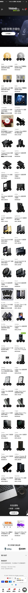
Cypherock (17, 216)
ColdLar (17, 454)
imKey (16, 194)
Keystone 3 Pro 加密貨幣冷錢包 (20, 478)
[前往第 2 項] (14, 539)
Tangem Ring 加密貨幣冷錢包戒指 (21, 132)
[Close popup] (25, 578)
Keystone (17, 476)
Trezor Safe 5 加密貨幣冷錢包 (21, 435)
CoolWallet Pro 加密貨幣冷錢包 (20, 110)
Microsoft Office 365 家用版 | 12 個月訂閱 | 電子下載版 (20, 532)
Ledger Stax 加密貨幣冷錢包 (21, 370)
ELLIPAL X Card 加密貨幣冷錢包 (7, 305)
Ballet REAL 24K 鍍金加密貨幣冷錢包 (7, 88)
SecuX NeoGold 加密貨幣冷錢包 (7, 240)
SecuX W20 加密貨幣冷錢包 (20, 283)
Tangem (3, 129)
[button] (7, 59)
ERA (2, 194)
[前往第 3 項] (15, 539)
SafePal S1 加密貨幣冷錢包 (20, 175)
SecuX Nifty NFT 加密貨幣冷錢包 (7, 262)
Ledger (16, 367)
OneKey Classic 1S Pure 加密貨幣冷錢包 (7, 370)
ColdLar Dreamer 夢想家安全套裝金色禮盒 (20, 457)
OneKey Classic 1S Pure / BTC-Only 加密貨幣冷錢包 (20, 348)
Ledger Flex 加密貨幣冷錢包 (7, 392)
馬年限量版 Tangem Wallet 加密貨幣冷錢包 (7, 132)
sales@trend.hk (9, 568)
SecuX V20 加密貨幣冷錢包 (6, 283)
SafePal (16, 151)
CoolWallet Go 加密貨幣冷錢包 (6, 110)
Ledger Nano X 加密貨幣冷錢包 (7, 413)
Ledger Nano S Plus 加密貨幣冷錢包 (20, 413)
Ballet (2, 64)
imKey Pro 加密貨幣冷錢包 (20, 197)
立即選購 (7, 33)
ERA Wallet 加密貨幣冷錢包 (7, 197)
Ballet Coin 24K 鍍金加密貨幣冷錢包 (7, 67)
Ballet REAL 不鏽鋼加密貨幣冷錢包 (21, 88)
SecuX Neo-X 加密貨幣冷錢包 (20, 240)
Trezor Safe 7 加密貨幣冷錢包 (7, 435)
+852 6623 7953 (11, 567)
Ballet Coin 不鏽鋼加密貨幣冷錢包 (20, 67)
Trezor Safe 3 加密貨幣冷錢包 (7, 457)
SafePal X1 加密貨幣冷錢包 (20, 153)
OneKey (17, 324)
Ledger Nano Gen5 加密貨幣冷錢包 (20, 392)
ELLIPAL (3, 302)
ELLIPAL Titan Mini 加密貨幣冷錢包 (6, 327)
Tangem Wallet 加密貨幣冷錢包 (7, 153)
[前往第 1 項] (12, 539)
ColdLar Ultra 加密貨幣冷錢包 (7, 478)
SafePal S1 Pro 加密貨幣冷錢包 (6, 175)
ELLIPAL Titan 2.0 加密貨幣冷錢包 (20, 305)
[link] (14, 31)
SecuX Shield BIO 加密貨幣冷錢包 (20, 262)
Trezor (3, 432)
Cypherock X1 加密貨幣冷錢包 (21, 218)
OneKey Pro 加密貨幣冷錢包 (21, 327)
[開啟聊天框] (24, 590)
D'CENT (3, 216)
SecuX (2, 237)
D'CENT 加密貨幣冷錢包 (6, 218)
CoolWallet (4, 107)
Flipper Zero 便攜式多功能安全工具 (6, 532)
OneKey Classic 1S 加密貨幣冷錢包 (7, 348)
